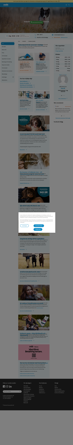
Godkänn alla (37, 229)
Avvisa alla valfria (38, 225)
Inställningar (24, 225)
